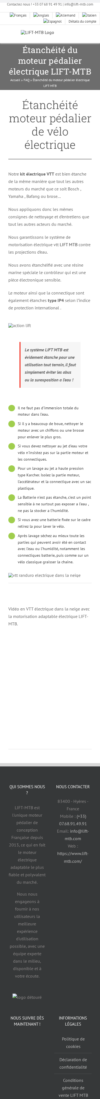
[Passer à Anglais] (41, 15)
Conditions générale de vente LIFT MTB (73, 1087)
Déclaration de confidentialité (73, 1063)
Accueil (15, 80)
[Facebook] (14, 1040)
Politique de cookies (73, 1042)
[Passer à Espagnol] (52, 21)
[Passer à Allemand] (65, 15)
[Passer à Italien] (89, 15)
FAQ (26, 80)
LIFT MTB (69, 244)
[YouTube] (27, 1040)
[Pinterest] (27, 1055)
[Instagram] (40, 1040)
